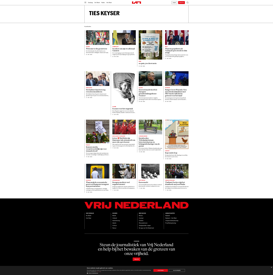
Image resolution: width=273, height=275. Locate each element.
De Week (97, 2)
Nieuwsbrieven (143, 223)
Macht (114, 215)
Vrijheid (114, 218)
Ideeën (114, 223)
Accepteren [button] (161, 270)
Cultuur (114, 225)
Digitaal (167, 215)
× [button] (271, 267)
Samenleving (116, 220)
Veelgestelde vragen (145, 225)
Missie (141, 215)
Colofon (141, 220)
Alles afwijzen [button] (177, 270)
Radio (103, 2)
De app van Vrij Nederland (146, 228)
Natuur (114, 228)
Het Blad (109, 2)
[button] (119, 273)
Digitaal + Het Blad (170, 218)
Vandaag (90, 2)
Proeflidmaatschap (170, 223)
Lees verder (98, 271)
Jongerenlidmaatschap (171, 220)
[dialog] (136, 270)
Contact (141, 218)
